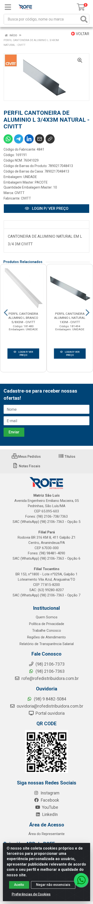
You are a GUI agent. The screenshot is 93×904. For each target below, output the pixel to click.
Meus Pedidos (29, 456)
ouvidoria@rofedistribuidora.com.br (49, 706)
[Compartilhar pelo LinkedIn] (29, 138)
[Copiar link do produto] (50, 138)
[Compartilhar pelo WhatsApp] (8, 138)
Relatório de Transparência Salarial (47, 644)
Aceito (19, 885)
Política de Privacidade (46, 624)
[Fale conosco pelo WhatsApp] (81, 880)
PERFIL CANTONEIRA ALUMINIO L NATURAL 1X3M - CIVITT (69, 318)
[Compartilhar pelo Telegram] (18, 138)
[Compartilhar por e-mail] (39, 138)
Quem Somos (46, 617)
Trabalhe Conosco (46, 630)
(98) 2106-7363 (50, 671)
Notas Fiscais (29, 466)
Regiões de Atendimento (46, 637)
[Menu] (8, 7)
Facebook (49, 800)
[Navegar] (5, 312)
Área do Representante (46, 834)
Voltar (82, 34)
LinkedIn (49, 814)
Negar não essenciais (53, 885)
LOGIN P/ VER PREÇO (49, 208)
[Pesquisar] (84, 19)
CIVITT (20, 193)
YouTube (49, 807)
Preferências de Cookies (31, 894)
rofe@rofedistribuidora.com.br (50, 678)
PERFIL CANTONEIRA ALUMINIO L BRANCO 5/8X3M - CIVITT (23, 318)
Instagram (49, 793)
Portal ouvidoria (50, 713)
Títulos (69, 456)
